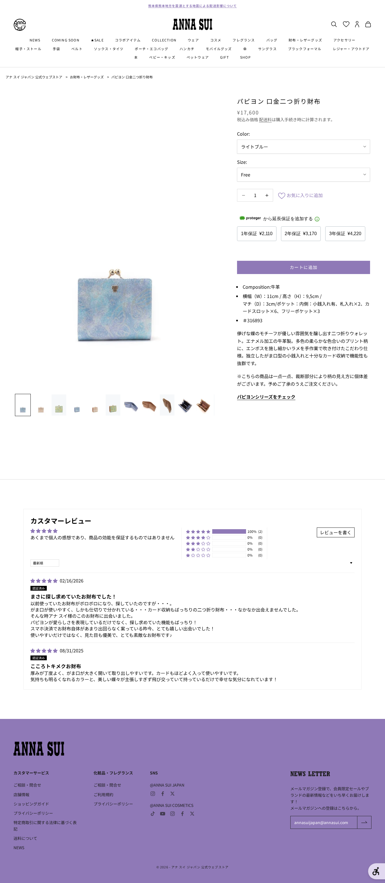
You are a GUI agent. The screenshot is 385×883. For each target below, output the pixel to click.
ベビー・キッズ (162, 57)
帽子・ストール (28, 48)
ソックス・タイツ (109, 48)
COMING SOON (65, 39)
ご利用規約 (103, 794)
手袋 (56, 48)
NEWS (35, 39)
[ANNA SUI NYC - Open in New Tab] (20, 25)
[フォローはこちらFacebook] (162, 793)
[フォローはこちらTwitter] (172, 793)
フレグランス (244, 39)
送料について (25, 838)
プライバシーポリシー (33, 813)
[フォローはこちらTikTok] (153, 813)
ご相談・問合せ (27, 785)
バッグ (272, 39)
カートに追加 (304, 267)
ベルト (77, 48)
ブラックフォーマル (305, 48)
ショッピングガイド (31, 804)
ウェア (193, 39)
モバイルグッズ (219, 48)
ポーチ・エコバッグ (151, 48)
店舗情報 (21, 794)
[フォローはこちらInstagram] (153, 793)
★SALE (97, 39)
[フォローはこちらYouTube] (162, 813)
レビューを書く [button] (335, 532)
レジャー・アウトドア (351, 48)
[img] (44, 580)
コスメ (216, 39)
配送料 (265, 119)
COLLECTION (164, 39)
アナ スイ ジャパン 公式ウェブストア (34, 76)
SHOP (245, 57)
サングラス (267, 48)
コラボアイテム (128, 39)
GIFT (224, 57)
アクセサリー (344, 39)
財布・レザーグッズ (305, 39)
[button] (198, 531)
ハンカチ (187, 48)
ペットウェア (198, 57)
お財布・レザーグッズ (87, 76)
